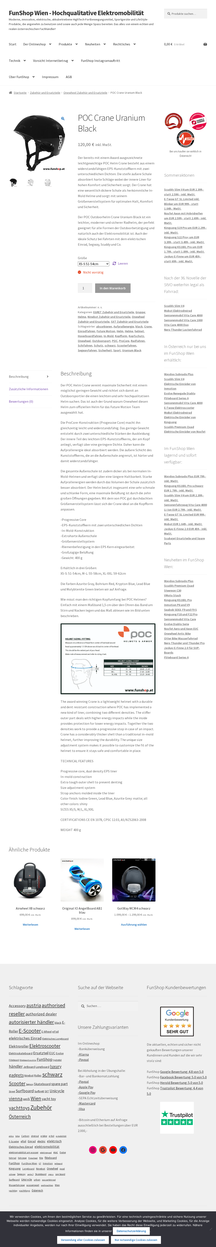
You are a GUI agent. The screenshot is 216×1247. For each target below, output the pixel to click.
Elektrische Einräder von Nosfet (184, 431)
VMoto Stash (172, 595)
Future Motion (106, 331)
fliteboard (51, 1158)
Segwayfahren (87, 350)
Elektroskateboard (20, 1053)
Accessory (17, 1005)
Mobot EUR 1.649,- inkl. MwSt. (183, 524)
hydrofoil (57, 1060)
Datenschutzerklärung (131, 1231)
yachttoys (19, 1108)
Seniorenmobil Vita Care (180, 619)
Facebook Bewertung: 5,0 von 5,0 (183, 1077)
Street (12, 1091)
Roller (38, 1075)
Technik (14, 60)
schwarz (110, 345)
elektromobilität (47, 1146)
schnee (12, 1174)
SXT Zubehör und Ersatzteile (129, 322)
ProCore (124, 341)
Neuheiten (92, 44)
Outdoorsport (101, 341)
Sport (117, 350)
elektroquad (46, 1152)
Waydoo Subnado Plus (178, 374)
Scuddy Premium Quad (179, 427)
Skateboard (42, 1084)
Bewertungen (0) (21, 401)
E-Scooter (30, 1030)
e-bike (43, 1135)
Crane (148, 326)
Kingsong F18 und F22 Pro (180, 614)
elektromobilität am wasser (23, 1152)
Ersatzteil (41, 1053)
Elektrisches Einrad (21, 1147)
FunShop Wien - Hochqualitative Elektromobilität (76, 13)
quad (62, 1168)
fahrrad (12, 1157)
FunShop (45, 1059)
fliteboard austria (28, 1060)
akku (11, 1136)
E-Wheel (47, 1031)
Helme (129, 331)
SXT (47, 1091)
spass (51, 1174)
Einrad (32, 1141)
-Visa (81, 1109)
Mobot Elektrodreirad (178, 311)
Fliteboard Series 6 (176, 398)
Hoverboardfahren (90, 336)
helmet (139, 331)
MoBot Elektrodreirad (178, 412)
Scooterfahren (126, 345)
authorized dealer (41, 1014)
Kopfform (121, 336)
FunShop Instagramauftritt (100, 60)
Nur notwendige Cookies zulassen (136, 1240)
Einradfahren (86, 331)
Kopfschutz (136, 336)
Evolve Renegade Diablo (179, 393)
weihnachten (47, 1185)
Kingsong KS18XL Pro (178, 600)
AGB (69, 77)
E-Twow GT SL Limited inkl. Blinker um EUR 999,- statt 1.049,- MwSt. (182, 203)
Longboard (42, 1067)
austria (33, 1005)
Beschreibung (19, 376)
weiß (26, 1099)
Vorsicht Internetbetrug (50, 60)
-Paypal (83, 1059)
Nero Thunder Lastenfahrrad (183, 330)
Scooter (17, 1083)
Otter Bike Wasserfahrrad (181, 638)
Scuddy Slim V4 (174, 306)
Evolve (59, 1053)
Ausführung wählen (134, 924)
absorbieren (104, 326)
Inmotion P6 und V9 (177, 605)
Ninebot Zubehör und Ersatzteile (109, 317)
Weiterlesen (30, 924)
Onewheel (84, 341)
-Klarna (83, 1054)
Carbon (25, 1136)
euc (55, 1152)
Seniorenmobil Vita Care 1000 (183, 320)
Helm (120, 331)
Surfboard (25, 1090)
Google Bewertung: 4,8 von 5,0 (182, 1072)
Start (12, 44)
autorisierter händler (31, 1022)
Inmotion (48, 1163)
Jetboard (29, 1067)
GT (40, 1163)
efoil (23, 1141)
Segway (29, 1084)
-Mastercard (86, 1103)
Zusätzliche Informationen (28, 389)
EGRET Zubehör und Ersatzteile (113, 312)
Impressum (50, 77)
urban (37, 1179)
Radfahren (138, 341)
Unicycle (57, 1090)
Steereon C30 (172, 590)
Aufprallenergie (123, 326)
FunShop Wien (29, 1163)
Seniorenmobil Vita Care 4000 (183, 315)
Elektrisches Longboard (55, 1038)
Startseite (20, 93)
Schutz (98, 345)
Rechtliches (121, 44)
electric (41, 1141)
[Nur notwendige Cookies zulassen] (211, 1229)
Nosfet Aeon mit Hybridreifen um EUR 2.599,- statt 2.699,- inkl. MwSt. (185, 218)
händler (16, 1066)
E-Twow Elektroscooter (179, 408)
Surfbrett (39, 1091)
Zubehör (41, 1107)
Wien (36, 1098)
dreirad (35, 1136)
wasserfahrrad (49, 1179)
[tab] (30, 377)
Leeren (123, 263)
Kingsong (15, 1168)
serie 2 (30, 1174)
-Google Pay (86, 1092)
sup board (60, 1174)
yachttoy (13, 1190)
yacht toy (49, 1099)
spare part (59, 1083)
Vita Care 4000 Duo (176, 325)
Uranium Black (131, 350)
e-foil (51, 1136)
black (139, 326)
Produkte (65, 44)
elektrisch (54, 1141)
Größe (82, 258)
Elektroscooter (44, 1046)
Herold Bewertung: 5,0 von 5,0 (181, 1082)
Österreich (20, 1116)
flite (41, 1157)
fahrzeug (22, 1157)
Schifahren (85, 345)
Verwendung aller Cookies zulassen (83, 1240)
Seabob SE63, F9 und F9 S (180, 610)
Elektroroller (19, 1046)
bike (17, 1136)
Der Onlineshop (34, 44)
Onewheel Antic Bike (177, 633)
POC (114, 341)
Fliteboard (14, 1060)
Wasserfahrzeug (17, 1185)
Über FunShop (19, 77)
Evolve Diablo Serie (176, 624)
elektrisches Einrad (25, 1038)
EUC (52, 1053)
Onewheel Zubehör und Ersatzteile (85, 93)
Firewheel (33, 1158)
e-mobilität (61, 1136)
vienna (15, 1098)
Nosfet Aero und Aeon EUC (181, 629)
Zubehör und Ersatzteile (45, 93)
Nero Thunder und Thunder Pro (184, 643)
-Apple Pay (85, 1087)
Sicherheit (105, 350)
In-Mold (108, 336)
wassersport (32, 1185)
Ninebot (29, 1075)
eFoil (55, 1031)
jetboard (58, 1163)
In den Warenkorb (113, 288)
